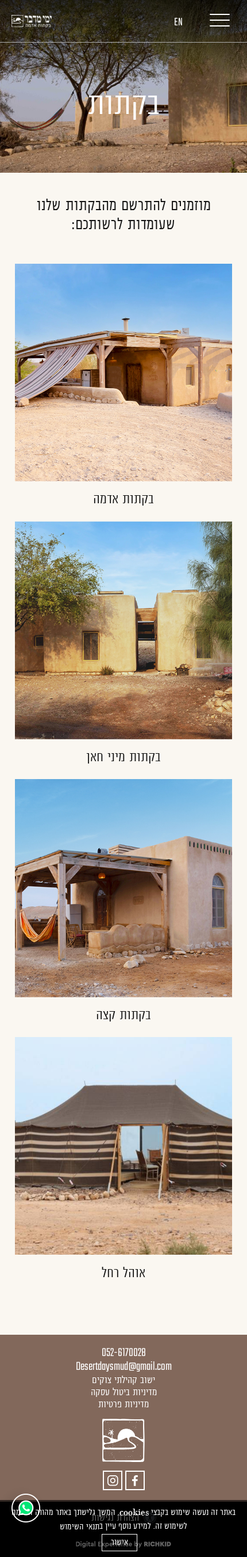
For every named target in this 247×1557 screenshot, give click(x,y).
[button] (214, 20)
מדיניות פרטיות (123, 1403)
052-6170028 (124, 1353)
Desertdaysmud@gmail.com (124, 1367)
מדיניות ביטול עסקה (124, 1391)
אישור (119, 1542)
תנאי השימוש (79, 1526)
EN (178, 22)
